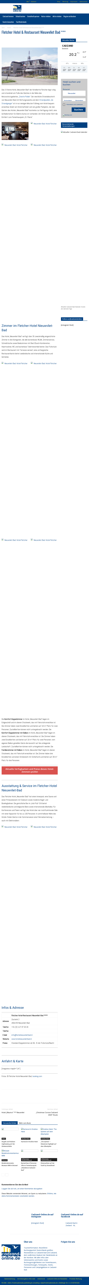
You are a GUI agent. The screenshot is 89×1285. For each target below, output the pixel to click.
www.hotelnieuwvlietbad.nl (21, 1039)
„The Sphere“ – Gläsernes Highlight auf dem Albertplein (48, 1144)
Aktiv (3, 1138)
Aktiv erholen (57, 16)
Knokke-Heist (26, 1138)
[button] (3, 1)
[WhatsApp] (20, 41)
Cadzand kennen (8, 16)
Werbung (65, 1)
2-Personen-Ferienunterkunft (46, 1159)
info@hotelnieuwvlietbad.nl (21, 1035)
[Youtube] (18, 1)
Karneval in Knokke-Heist (29, 1142)
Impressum (73, 1)
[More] (25, 41)
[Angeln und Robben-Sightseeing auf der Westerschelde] (10, 1134)
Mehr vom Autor (25, 1123)
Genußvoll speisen (33, 16)
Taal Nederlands (21, 22)
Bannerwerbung (10, 1279)
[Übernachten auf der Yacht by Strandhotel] (49, 1155)
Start (3, 28)
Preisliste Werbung (76, 1279)
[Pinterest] (14, 1)
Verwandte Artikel (9, 1123)
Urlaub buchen (20, 16)
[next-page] (6, 1174)
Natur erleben (46, 16)
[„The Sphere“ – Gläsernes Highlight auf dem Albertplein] (49, 1134)
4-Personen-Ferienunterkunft (27, 1159)
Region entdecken (70, 16)
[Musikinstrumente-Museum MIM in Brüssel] (10, 1155)
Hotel (9, 28)
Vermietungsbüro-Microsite (26, 1279)
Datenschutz (83, 1)
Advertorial (41, 1279)
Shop (58, 1)
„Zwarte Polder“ (24, 96)
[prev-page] (3, 1174)
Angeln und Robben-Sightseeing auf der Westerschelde (8, 1144)
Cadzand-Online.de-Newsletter (57, 1279)
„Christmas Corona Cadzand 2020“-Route (47, 1113)
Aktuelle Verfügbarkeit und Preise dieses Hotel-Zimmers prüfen (29, 770)
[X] (9, 41)
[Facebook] (7, 1)
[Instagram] (10, 1)
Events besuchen (8, 22)
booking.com (37, 1076)
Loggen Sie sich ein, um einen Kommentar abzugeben (22, 1189)
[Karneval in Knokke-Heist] (29, 1134)
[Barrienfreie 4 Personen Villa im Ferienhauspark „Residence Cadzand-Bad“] (29, 1155)
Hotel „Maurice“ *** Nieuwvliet (13, 1112)
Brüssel (4, 1160)
